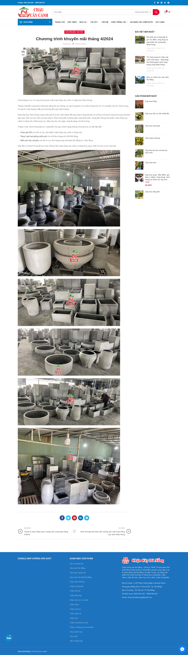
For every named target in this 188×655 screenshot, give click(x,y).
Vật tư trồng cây (76, 641)
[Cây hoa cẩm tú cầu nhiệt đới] (139, 116)
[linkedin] (165, 2)
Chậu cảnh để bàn (77, 582)
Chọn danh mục (142, 12)
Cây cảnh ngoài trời (78, 573)
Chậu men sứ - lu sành (79, 600)
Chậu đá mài (75, 591)
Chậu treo (74, 618)
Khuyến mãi (71, 32)
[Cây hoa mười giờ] (139, 129)
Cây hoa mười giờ (152, 126)
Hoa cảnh (74, 636)
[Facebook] (154, 2)
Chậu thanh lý (75, 613)
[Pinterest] (161, 2)
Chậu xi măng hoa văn (79, 623)
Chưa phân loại (76, 632)
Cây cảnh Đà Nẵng (77, 568)
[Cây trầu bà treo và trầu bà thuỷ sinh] (139, 153)
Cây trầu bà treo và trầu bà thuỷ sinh (156, 151)
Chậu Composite (76, 586)
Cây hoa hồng (151, 101)
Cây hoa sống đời (152, 192)
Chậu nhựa (74, 604)
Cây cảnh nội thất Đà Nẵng (81, 577)
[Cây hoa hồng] (139, 104)
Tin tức (80, 32)
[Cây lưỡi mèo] (139, 165)
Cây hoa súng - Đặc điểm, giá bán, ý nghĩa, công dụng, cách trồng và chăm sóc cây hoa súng (157, 178)
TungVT (44, 651)
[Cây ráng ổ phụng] (139, 141)
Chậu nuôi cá (75, 609)
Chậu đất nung (76, 595)
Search (156, 12)
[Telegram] (168, 2)
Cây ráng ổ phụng (152, 138)
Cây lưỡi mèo (150, 163)
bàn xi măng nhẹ (76, 564)
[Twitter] (158, 2)
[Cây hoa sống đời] (139, 194)
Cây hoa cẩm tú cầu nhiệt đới (157, 113)
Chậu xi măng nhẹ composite (81, 627)
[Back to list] (74, 531)
